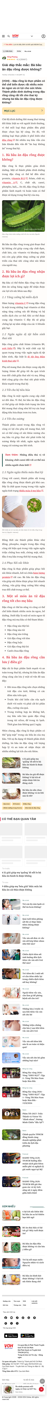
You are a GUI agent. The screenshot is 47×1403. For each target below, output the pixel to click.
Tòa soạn (17, 1301)
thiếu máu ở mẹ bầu (30, 490)
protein (7, 804)
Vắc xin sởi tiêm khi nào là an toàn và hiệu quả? (33, 1044)
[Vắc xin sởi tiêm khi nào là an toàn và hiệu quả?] (11, 1041)
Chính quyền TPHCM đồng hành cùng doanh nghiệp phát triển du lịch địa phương (32, 1140)
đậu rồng (7, 140)
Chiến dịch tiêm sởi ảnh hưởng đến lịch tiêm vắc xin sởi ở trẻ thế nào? (32, 958)
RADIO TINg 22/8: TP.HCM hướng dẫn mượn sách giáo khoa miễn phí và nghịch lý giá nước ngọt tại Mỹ (33, 1163)
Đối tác (5, 1305)
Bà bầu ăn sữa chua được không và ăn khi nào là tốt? (33, 793)
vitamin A (8, 182)
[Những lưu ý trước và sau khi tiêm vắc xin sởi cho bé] (11, 1009)
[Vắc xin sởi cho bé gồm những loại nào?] (11, 1058)
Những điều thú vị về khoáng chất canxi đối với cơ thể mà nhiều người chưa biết (25, 460)
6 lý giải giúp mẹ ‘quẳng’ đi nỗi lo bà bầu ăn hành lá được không (32, 763)
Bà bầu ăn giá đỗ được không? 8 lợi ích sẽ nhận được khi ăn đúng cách (33, 778)
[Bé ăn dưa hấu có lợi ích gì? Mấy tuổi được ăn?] (11, 1231)
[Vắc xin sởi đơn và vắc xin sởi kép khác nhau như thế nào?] (11, 938)
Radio (24, 1110)
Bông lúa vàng (27, 1069)
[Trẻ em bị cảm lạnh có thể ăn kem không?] (11, 904)
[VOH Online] (15, 36)
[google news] (34, 1318)
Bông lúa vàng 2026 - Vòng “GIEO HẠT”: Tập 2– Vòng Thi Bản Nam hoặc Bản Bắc (33, 1076)
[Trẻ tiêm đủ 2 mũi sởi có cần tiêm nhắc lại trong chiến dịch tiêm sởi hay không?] (11, 973)
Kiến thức (8, 51)
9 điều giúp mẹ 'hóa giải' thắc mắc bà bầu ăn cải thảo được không (22, 888)
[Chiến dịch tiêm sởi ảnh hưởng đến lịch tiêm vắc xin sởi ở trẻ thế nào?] (11, 954)
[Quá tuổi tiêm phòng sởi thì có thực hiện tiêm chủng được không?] (11, 919)
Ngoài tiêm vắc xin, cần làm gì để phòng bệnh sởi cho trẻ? (32, 995)
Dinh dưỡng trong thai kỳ (13, 808)
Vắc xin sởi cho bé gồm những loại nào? (33, 1059)
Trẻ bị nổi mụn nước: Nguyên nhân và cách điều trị (33, 1262)
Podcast (25, 1154)
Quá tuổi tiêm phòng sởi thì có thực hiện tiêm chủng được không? (32, 923)
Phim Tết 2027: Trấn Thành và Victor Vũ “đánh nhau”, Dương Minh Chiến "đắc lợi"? (33, 1118)
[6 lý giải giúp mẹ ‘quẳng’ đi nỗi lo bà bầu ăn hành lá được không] (11, 762)
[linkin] (29, 1318)
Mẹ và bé (28, 51)
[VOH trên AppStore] (11, 1336)
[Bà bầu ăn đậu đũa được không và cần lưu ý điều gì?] (11, 1247)
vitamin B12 (18, 178)
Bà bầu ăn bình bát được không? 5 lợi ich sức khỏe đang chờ (32, 1278)
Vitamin (17, 804)
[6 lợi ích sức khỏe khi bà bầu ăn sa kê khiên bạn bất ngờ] (11, 1215)
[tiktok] (17, 1318)
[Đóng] (43, 1385)
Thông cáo (17, 1305)
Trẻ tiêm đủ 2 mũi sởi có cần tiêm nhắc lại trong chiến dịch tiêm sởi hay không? (33, 977)
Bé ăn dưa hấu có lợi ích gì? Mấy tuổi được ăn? (32, 1230)
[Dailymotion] (17, 1323)
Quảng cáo (7, 1301)
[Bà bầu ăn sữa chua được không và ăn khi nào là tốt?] (11, 794)
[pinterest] (23, 1318)
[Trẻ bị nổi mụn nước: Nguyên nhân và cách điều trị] (11, 1263)
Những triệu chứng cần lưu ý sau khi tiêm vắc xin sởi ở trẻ (33, 1028)
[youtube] (11, 1318)
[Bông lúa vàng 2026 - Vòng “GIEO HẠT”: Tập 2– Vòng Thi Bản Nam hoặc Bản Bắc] (11, 1072)
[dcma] (6, 1323)
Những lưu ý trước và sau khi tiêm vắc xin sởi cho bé (32, 1011)
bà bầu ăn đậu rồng (33, 808)
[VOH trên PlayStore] (27, 1336)
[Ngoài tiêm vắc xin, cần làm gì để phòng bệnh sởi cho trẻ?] (11, 993)
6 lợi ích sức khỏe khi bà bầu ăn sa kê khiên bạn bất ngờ (33, 1214)
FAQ (24, 1305)
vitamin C (20, 303)
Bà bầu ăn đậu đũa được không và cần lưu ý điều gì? (33, 1246)
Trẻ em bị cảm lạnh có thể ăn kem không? (33, 905)
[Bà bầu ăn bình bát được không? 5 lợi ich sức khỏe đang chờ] (11, 1279)
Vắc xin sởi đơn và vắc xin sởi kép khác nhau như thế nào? (33, 941)
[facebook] (6, 1318)
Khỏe (19, 51)
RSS (24, 1301)
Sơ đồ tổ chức (29, 1380)
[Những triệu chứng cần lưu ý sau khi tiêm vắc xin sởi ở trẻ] (11, 1025)
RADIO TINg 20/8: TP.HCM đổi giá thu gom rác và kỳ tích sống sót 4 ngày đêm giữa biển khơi (32, 1187)
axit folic (7, 348)
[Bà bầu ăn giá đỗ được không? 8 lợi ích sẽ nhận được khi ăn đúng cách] (11, 778)
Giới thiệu (5, 1380)
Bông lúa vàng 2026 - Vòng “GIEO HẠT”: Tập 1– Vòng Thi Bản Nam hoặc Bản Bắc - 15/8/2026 (33, 1097)
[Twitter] (11, 1323)
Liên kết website (34, 1302)
